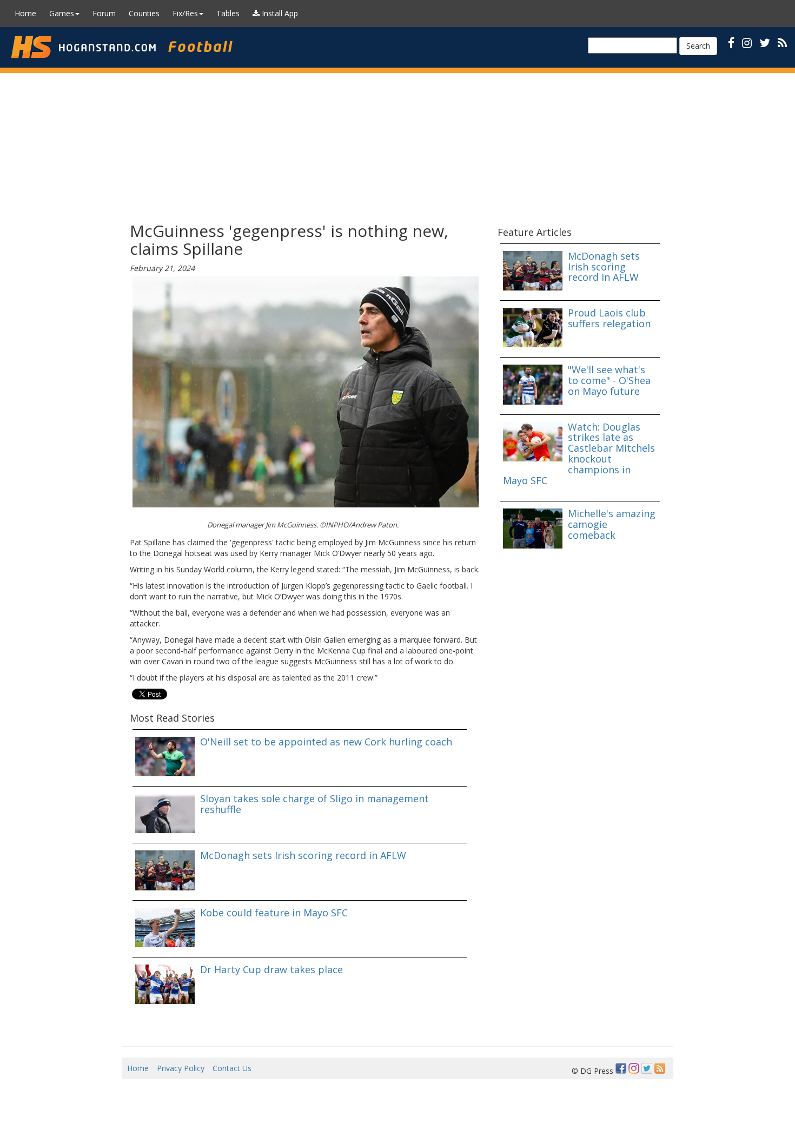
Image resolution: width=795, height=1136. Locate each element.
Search (698, 46)
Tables (228, 13)
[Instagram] (633, 1068)
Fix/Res (185, 13)
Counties (144, 13)
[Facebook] (620, 1068)
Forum (104, 13)
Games (61, 13)
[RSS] (782, 42)
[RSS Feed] (659, 1068)
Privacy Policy (180, 1068)
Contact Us (232, 1068)
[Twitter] (646, 1068)
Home (25, 13)
